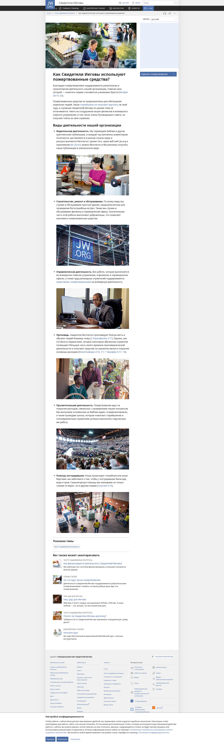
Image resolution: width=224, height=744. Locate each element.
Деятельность (109, 698)
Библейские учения (57, 662)
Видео (79, 708)
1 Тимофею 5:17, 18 (114, 351)
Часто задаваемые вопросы (65, 13)
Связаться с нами (110, 680)
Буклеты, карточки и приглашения (84, 678)
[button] (94, 8)
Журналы (80, 687)
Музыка (80, 711)
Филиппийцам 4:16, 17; (91, 351)
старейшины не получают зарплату (99, 104)
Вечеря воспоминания (112, 691)
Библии (80, 667)
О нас (49, 13)
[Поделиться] (170, 13)
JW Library (75, 144)
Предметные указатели (85, 697)
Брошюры (80, 674)
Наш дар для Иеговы (74, 599)
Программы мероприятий (86, 694)
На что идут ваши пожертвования (81, 580)
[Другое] (175, 13)
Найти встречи (159, 667)
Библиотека (81, 662)
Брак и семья (55, 689)
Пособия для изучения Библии (61, 682)
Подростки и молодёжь (59, 693)
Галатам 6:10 (105, 485)
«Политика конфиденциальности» (153, 732)
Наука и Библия (56, 703)
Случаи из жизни (110, 701)
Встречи (107, 687)
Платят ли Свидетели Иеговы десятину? (84, 616)
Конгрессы (108, 694)
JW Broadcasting (83, 704)
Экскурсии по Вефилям (112, 684)
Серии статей (82, 683)
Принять (50, 739)
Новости (107, 662)
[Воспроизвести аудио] (165, 13)
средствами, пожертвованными (73, 281)
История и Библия (57, 707)
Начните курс (70, 632)
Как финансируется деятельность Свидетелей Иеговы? (92, 563)
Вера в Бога (54, 700)
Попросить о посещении (113, 677)
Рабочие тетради (83, 690)
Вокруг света (108, 705)
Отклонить (62, 739)
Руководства (81, 701)
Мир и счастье (55, 686)
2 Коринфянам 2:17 (101, 338)
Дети (52, 696)
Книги (79, 670)
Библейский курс (56, 679)
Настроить (75, 739)
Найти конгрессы (139, 673)
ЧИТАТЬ (146, 19)
